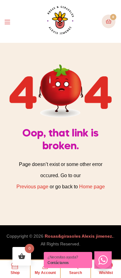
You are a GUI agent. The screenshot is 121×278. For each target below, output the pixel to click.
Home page (92, 186)
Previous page (32, 186)
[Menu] (12, 21)
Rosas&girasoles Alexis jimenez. (79, 236)
